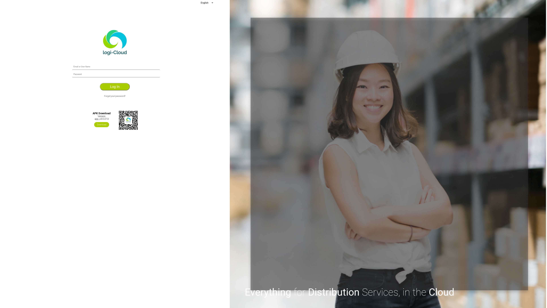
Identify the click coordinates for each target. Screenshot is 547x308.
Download (101, 124)
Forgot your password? (114, 96)
